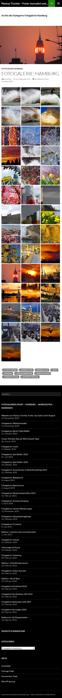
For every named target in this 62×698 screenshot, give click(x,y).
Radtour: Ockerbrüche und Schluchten (18, 532)
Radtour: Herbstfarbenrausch (14, 563)
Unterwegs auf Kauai (10, 547)
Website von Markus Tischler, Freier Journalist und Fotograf (28, 415)
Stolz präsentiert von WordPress (43, 694)
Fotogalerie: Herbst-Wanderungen (16, 508)
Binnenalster (42, 370)
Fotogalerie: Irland (9, 446)
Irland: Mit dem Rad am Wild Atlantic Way (20, 439)
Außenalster (26, 370)
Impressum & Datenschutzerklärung (15, 694)
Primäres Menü (58, 3)
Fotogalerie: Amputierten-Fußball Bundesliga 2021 (24, 470)
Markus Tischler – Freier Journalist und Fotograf (24, 3)
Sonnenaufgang (11, 377)
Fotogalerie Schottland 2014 (14, 586)
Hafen (54, 370)
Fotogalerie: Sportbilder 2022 (14, 462)
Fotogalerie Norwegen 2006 (14, 609)
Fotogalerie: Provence (11, 524)
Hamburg (8, 373)
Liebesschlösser (43, 373)
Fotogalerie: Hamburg (30, 73)
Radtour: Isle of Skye (10, 578)
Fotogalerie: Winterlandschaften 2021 (18, 493)
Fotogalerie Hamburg (12, 69)
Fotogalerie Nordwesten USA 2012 (17, 594)
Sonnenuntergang (30, 377)
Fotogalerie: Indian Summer (13, 570)
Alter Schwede (10, 370)
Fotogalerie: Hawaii (10, 539)
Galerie (7, 79)
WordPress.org (8, 681)
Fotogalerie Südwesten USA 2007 (16, 602)
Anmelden (6, 666)
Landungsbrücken (24, 373)
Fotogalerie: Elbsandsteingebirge (16, 516)
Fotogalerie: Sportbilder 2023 (14, 454)
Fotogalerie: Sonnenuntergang (14, 501)
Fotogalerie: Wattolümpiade (14, 423)
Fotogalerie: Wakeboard (12, 477)
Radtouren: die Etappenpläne (14, 617)
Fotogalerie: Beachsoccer (12, 485)
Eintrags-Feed (7, 671)
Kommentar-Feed (9, 676)
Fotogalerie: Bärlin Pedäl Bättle (15, 431)
